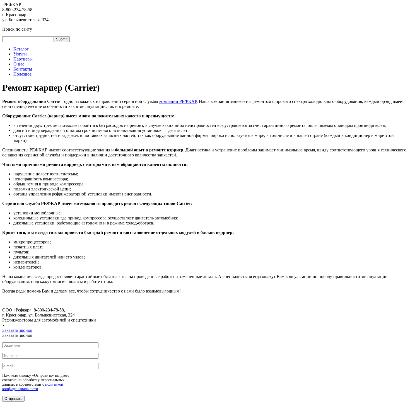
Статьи (75, 325)
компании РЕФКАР (178, 101)
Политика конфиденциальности (36, 325)
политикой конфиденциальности (32, 386)
